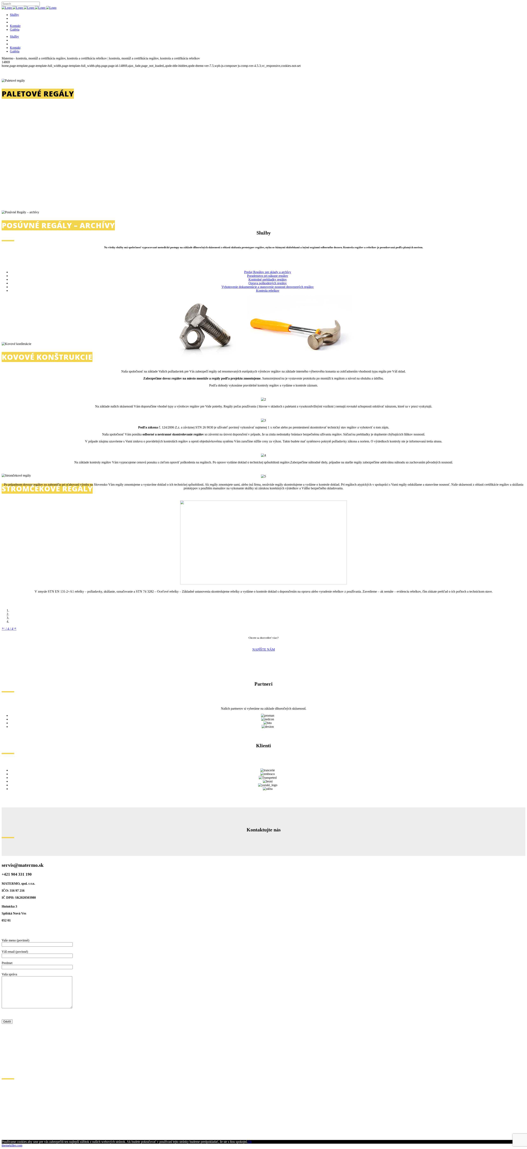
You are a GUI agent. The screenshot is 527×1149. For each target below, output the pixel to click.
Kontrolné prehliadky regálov (267, 279)
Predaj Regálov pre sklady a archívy (267, 272)
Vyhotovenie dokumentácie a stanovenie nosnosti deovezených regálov (268, 287)
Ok (250, 1141)
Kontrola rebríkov (267, 290)
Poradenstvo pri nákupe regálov (267, 275)
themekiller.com (12, 1145)
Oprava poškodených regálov (267, 283)
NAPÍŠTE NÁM (263, 649)
